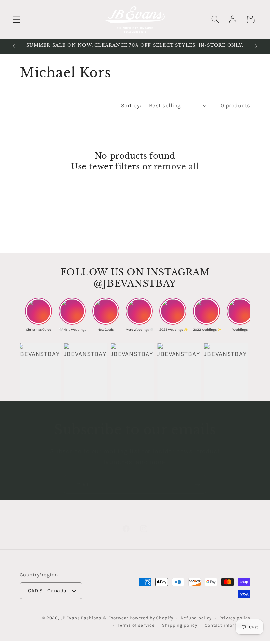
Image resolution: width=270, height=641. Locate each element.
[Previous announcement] (14, 46)
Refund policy (196, 617)
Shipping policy (179, 625)
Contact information (227, 625)
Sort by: (131, 105)
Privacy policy (234, 617)
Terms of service (136, 625)
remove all (176, 166)
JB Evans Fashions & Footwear (95, 617)
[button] (16, 19)
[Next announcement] (256, 46)
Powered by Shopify (151, 617)
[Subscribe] (197, 484)
